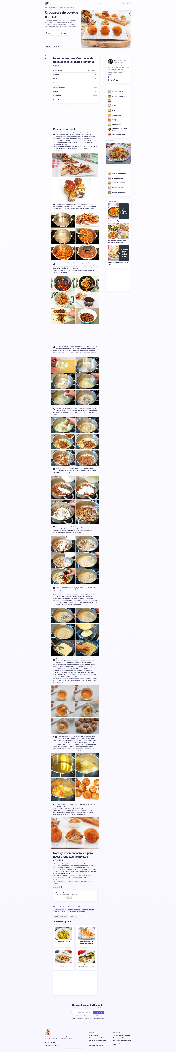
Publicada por (60, 906)
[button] (123, 3)
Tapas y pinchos (73, 916)
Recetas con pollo (93, 1035)
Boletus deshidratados (60, 909)
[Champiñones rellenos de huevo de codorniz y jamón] (86, 959)
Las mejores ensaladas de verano (97, 1040)
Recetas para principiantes (119, 1037)
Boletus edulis (57, 70)
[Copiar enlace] (45, 61)
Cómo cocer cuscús (117, 91)
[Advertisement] (75, 983)
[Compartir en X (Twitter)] (45, 55)
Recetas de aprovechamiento (96, 1037)
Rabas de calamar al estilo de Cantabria (117, 160)
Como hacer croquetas (74, 909)
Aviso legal (81, 1048)
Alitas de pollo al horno (118, 134)
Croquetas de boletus (88, 909)
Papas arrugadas (117, 124)
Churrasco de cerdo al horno (120, 101)
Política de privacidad (74, 1048)
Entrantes (48, 46)
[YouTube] (117, 80)
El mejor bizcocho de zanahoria (97, 1043)
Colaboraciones (55, 1045)
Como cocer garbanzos (118, 96)
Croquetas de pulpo (117, 178)
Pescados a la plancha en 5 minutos (122, 1040)
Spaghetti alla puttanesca (119, 173)
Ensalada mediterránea (118, 192)
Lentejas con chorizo (118, 120)
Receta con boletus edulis (61, 911)
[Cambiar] (56, 65)
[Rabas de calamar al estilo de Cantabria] (118, 153)
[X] (48, 1042)
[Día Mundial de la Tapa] (118, 211)
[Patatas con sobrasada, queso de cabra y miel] (63, 959)
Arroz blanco (115, 110)
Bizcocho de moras (117, 187)
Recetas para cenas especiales (78, 911)
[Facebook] (108, 80)
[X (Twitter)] (111, 80)
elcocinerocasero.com (120, 60)
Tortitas (114, 105)
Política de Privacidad (87, 1018)
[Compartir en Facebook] (45, 58)
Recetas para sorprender (60, 916)
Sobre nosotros (48, 1045)
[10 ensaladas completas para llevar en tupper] (118, 253)
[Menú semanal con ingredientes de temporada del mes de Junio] (118, 231)
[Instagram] (114, 80)
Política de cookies (66, 1048)
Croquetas (56, 46)
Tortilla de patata (116, 115)
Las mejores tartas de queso (96, 1045)
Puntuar (69, 897)
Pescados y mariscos (113, 145)
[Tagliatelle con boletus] (63, 936)
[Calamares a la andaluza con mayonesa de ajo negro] (86, 936)
